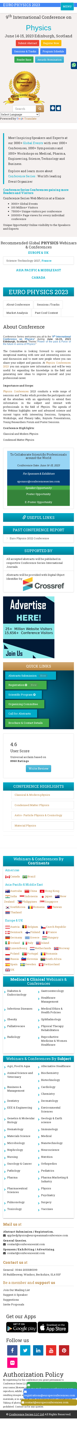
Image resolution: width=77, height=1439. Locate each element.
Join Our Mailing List (16, 1290)
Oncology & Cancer (19, 1163)
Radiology (13, 1037)
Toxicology (14, 1209)
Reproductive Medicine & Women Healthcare (54, 1040)
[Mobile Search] (40, 108)
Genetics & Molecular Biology (21, 1120)
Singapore (51, 901)
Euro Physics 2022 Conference (29, 538)
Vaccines (47, 1209)
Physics (46, 1188)
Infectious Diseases (19, 1008)
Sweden (30, 964)
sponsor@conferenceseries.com (38, 481)
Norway (64, 948)
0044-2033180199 (26, 1270)
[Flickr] (12, 1363)
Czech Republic (56, 927)
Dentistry (13, 1101)
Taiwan (57, 907)
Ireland (15, 943)
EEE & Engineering (19, 1107)
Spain (13, 964)
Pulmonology (16, 1202)
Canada (15, 876)
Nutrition (47, 1157)
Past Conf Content (46, 313)
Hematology (15, 1129)
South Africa (53, 959)
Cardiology (48, 1087)
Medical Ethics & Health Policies (52, 1010)
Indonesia (31, 896)
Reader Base (24, 59)
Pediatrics (47, 1170)
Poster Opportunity (38, 494)
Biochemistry (50, 1073)
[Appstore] (58, 108)
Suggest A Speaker (15, 1295)
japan (48, 896)
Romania (39, 907)
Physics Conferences (16, 391)
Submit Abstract (27, 43)
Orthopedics (49, 1163)
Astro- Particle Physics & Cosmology (38, 815)
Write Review (38, 768)
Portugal (32, 953)
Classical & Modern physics (32, 795)
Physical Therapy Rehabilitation (52, 1028)
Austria (15, 927)
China (33, 891)
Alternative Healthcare (56, 1066)
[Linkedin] (38, 1351)
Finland (35, 932)
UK (12, 969)
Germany (16, 937)
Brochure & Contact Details (25, 723)
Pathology (13, 1170)
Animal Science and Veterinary (20, 1075)
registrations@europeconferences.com (49, 1395)
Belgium (32, 927)
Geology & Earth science (51, 1120)
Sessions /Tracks (48, 304)
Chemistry (48, 1094)
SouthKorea (17, 907)
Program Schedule (53, 51)
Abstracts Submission (27, 675)
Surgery (46, 1202)
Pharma (12, 1177)
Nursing (12, 1157)
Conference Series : (22, 176)
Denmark (16, 932)
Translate (30, 118)
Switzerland (52, 964)
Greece (34, 937)
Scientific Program (20, 694)
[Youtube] (51, 1351)
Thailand (16, 912)
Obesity (12, 1019)
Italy (30, 943)
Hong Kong (52, 891)
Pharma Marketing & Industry (54, 1179)
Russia (14, 959)
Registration (22, 685)
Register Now (51, 43)
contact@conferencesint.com (26, 1244)
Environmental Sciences (50, 1109)
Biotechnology (50, 1080)
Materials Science (18, 1136)
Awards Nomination (49, 59)
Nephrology (15, 1150)
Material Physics (25, 825)
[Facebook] (12, 1351)
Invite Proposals (13, 1304)
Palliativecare (16, 1026)
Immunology (49, 1129)
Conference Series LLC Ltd (26, 1414)
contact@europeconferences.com (47, 1402)
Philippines (29, 901)
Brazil (31, 876)
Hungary (53, 937)
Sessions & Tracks (25, 51)
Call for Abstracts (19, 713)
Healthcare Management (49, 999)
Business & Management (15, 1089)
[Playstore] (53, 108)
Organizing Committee (23, 704)
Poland (14, 953)
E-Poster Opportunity (38, 502)
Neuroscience (50, 1150)
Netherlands (43, 948)
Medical (46, 1136)
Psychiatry (48, 1195)
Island (45, 943)
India (13, 896)
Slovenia (32, 959)
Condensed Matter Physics (32, 805)
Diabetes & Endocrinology (16, 993)
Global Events (33, 143)
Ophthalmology (51, 1019)
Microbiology (16, 1143)
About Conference (18, 304)
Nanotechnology (52, 1143)
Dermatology (49, 1101)
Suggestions (11, 1299)
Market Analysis (17, 313)
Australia (16, 891)
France (52, 932)
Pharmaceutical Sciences (17, 1190)
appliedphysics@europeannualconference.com (37, 1235)
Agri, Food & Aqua (18, 1066)
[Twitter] (25, 1351)
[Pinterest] (64, 1351)
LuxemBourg (18, 948)
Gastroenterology (52, 991)
